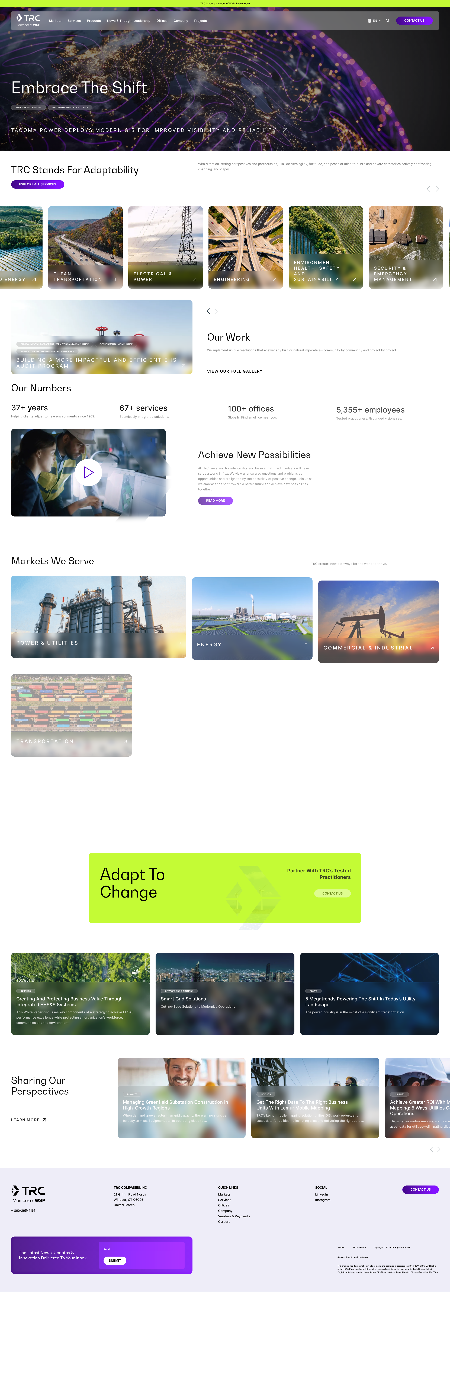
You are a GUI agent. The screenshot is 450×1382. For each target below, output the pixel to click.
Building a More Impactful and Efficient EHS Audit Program (96, 363)
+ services (144, 407)
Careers (224, 1221)
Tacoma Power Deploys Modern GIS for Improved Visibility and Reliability (144, 130)
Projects (200, 21)
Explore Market (38, 653)
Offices (162, 21)
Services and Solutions (179, 990)
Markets (55, 21)
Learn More (34, 1025)
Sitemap (341, 1247)
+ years (30, 407)
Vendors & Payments (234, 1216)
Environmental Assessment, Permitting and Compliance (55, 344)
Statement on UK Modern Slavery (353, 1257)
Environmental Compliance (116, 344)
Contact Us (332, 887)
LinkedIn (321, 1194)
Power (313, 990)
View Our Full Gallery (235, 371)
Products (94, 21)
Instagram (322, 1200)
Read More (215, 498)
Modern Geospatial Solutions (70, 107)
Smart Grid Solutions (28, 107)
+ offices (251, 407)
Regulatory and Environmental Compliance (47, 351)
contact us (414, 20)
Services (74, 21)
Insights (26, 990)
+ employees (369, 407)
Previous (428, 189)
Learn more (243, 3)
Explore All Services (37, 184)
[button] (372, 20)
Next (437, 189)
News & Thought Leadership (128, 21)
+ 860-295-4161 (23, 1210)
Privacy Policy (359, 1247)
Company (181, 21)
